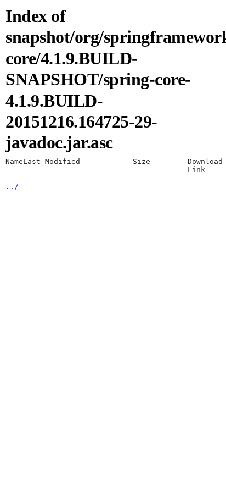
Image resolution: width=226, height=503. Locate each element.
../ (12, 187)
